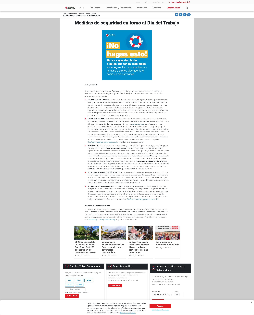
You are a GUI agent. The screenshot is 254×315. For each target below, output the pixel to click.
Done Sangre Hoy (123, 266)
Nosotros (157, 8)
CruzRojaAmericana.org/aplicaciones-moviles (142, 199)
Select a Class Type (156, 291)
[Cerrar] (252, 302)
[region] (127, 307)
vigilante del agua (138, 124)
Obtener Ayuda (173, 8)
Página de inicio (72, 13)
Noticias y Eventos (91, 13)
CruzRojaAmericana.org (107, 219)
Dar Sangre (95, 8)
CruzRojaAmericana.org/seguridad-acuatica (103, 142)
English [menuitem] (146, 2)
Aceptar (160, 306)
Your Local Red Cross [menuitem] (158, 2)
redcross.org (93, 219)
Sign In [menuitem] (138, 2)
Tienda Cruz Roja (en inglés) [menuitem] (180, 2)
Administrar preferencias (160, 310)
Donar (81, 8)
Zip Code (176, 291)
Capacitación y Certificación (118, 8)
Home (64, 13)
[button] (187, 7)
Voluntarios (142, 8)
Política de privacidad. (128, 313)
